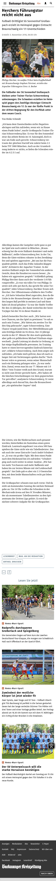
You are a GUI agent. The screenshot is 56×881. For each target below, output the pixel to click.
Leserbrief (9, 556)
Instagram (17, 860)
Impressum (21, 849)
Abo (39, 3)
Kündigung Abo (41, 860)
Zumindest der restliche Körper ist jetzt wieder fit (19, 694)
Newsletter (35, 844)
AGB (3, 855)
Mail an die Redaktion (31, 556)
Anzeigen (5, 844)
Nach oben (47, 873)
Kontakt (5, 849)
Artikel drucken (12, 562)
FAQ (12, 849)
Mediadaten (17, 844)
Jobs (19, 855)
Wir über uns (47, 849)
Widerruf (11, 855)
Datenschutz (34, 849)
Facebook (6, 860)
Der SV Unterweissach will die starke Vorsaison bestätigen (21, 768)
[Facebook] (9, 572)
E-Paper (45, 844)
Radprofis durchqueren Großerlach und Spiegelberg (20, 629)
